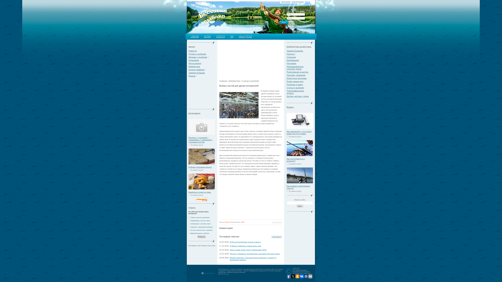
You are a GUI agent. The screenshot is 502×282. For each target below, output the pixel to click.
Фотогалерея (195, 63)
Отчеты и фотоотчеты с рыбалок (201, 230)
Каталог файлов (196, 70)
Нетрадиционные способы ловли (295, 68)
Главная (195, 36)
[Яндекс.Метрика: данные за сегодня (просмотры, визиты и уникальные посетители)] (208, 273)
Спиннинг (291, 57)
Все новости (277, 237)
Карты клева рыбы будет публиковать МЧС (248, 250)
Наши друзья (245, 36)
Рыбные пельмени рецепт (200, 167)
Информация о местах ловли (200, 220)
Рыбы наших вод (295, 81)
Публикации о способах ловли (200, 224)
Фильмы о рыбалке (198, 57)
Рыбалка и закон (295, 85)
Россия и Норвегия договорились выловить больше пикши (255, 254)
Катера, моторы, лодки (298, 96)
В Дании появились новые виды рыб (245, 246)
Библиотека (194, 67)
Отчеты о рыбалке (197, 54)
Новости (220, 36)
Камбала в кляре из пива (199, 192)
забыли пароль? (298, 2)
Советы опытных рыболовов (200, 217)
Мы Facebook (291, 10)
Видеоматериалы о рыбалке (199, 233)
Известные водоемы (297, 78)
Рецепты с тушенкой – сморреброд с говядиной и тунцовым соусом (200, 140)
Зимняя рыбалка (197, 73)
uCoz (227, 274)
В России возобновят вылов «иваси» (245, 242)
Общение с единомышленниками (201, 227)
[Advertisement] (202, 94)
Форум (207, 36)
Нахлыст (291, 54)
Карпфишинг (293, 60)
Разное (192, 76)
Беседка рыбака (211, 17)
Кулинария (194, 60)
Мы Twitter (295, 10)
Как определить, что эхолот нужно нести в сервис (299, 132)
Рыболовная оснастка (297, 72)
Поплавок (291, 63)
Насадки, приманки (296, 75)
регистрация (285, 2)
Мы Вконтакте (288, 10)
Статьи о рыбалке (250, 81)
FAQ (232, 36)
